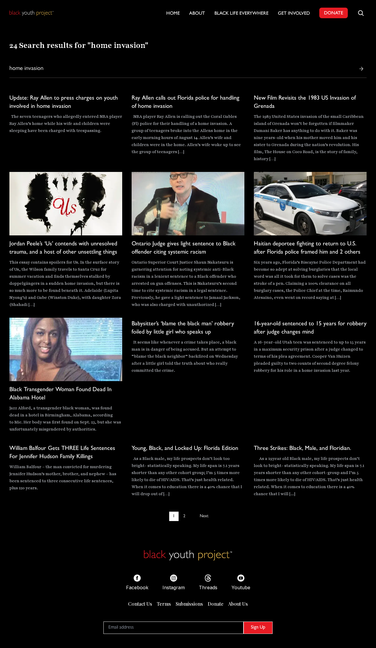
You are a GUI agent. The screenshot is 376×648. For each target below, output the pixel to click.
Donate (216, 604)
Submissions (189, 604)
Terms (164, 604)
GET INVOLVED (294, 13)
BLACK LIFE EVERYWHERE (241, 13)
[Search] (361, 69)
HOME (173, 13)
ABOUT (197, 13)
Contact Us (140, 604)
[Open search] (361, 13)
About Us (238, 604)
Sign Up (258, 627)
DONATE (333, 13)
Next (204, 516)
